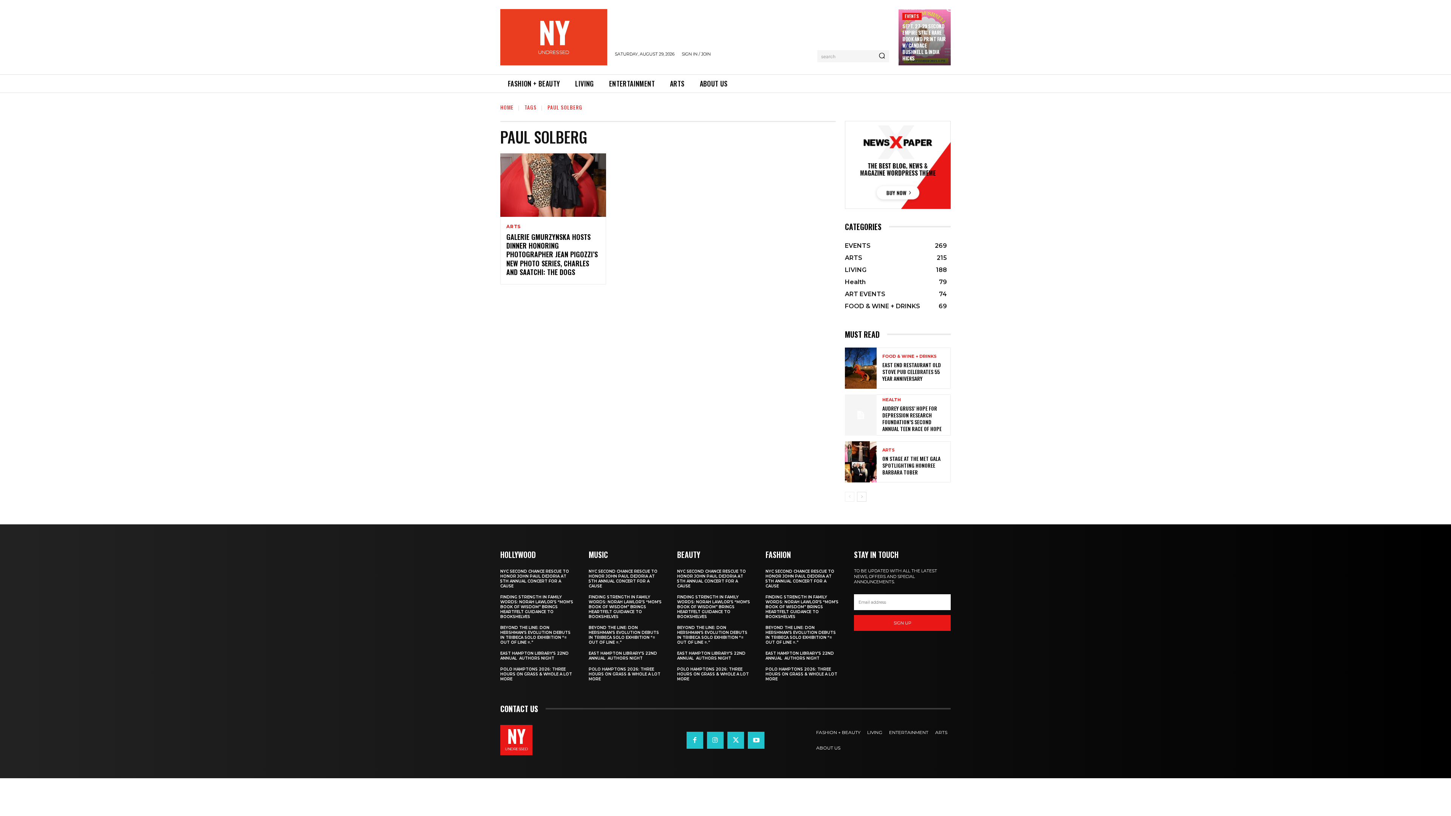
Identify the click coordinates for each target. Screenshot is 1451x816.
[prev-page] (849, 497)
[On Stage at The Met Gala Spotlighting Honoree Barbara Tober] (861, 461)
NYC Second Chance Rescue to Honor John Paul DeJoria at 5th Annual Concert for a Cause (534, 579)
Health (891, 400)
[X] (735, 740)
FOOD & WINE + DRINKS (909, 356)
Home (507, 107)
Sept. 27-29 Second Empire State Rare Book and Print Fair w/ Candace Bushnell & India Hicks (924, 42)
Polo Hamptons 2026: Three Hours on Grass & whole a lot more (536, 674)
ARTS (513, 226)
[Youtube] (756, 740)
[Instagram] (715, 740)
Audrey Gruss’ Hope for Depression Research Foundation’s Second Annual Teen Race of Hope (912, 418)
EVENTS (912, 16)
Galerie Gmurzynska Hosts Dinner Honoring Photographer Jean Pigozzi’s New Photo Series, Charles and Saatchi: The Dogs (552, 254)
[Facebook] (695, 740)
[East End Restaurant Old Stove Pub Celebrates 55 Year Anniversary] (861, 368)
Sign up (902, 623)
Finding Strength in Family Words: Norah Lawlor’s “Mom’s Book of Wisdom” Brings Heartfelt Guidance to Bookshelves (536, 607)
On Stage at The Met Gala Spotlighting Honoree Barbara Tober (911, 465)
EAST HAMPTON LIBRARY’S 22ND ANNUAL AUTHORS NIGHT (534, 656)
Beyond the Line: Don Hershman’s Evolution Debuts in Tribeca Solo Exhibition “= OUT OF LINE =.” (535, 635)
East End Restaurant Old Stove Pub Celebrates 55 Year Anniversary (911, 371)
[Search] (882, 56)
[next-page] (861, 497)
